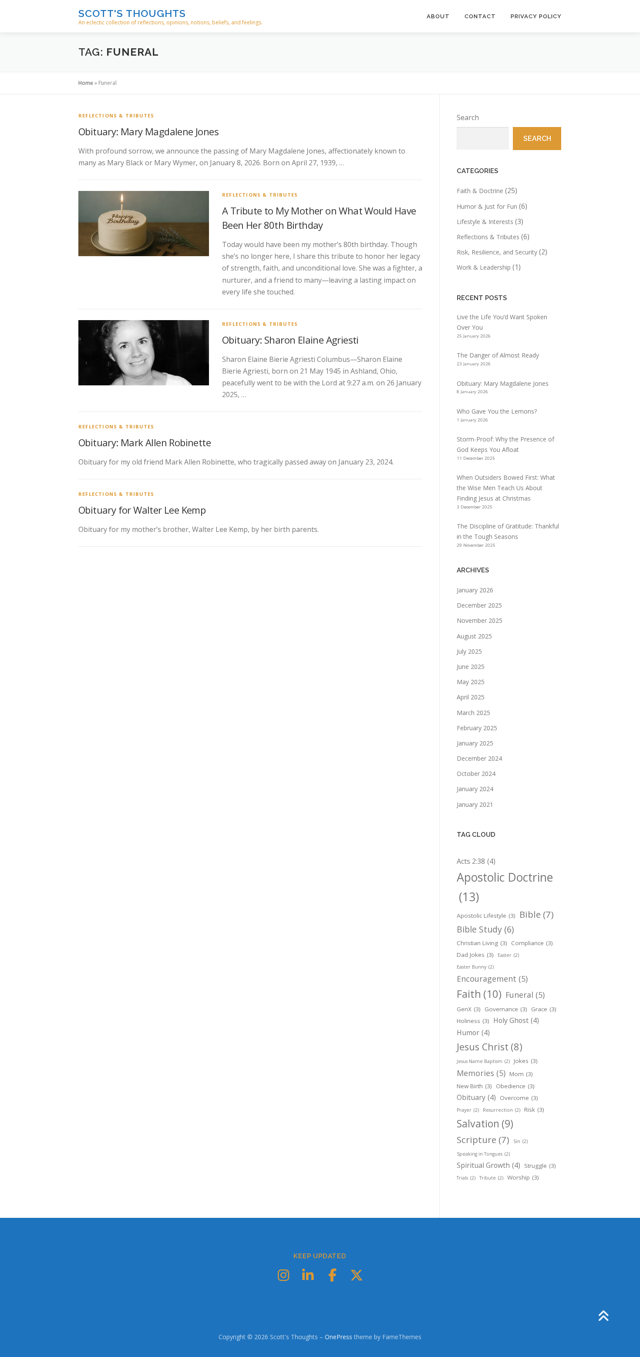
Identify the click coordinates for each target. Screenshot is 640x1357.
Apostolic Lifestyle (486, 915)
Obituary (476, 1097)
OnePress (338, 1337)
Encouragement (492, 978)
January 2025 (475, 743)
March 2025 (473, 713)
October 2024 (476, 773)
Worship (523, 1177)
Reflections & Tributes (116, 115)
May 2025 (471, 682)
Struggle (540, 1166)
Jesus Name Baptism (483, 1061)
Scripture (483, 1139)
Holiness (473, 1021)
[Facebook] (332, 1275)
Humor (473, 1032)
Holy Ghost (516, 1020)
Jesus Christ (489, 1046)
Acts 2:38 (476, 861)
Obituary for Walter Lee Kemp (141, 509)
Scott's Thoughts (132, 13)
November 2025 (479, 620)
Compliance (532, 943)
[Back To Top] (603, 1316)
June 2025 (471, 666)
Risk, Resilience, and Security (497, 252)
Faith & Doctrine (480, 191)
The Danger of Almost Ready (498, 355)
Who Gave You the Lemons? (497, 411)
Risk (534, 1109)
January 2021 (475, 804)
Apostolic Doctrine (505, 887)
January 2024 (475, 789)
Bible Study (485, 929)
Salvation (485, 1123)
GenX (469, 1009)
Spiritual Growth (488, 1165)
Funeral (525, 994)
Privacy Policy (536, 16)
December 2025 (479, 605)
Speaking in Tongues (483, 1154)
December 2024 (479, 758)
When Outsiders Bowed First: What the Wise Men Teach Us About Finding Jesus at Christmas (506, 487)
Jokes (526, 1061)
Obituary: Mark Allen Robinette (144, 442)
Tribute (491, 1178)
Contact (480, 16)
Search (468, 117)
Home (85, 83)
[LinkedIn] (307, 1275)
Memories (481, 1073)
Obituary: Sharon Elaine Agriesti (290, 339)
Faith (479, 993)
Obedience (515, 1086)
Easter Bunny (475, 967)
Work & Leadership (484, 267)
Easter (508, 955)
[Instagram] (283, 1275)
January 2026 (475, 590)
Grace (543, 1009)
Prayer (468, 1110)
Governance (506, 1009)
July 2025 (469, 651)
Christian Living (482, 943)
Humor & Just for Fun (487, 206)
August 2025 (474, 636)
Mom (521, 1074)
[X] (356, 1275)
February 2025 (477, 728)
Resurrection (501, 1110)
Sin (520, 1141)
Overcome (519, 1098)
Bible (536, 914)
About (438, 16)
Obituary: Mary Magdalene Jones (148, 131)
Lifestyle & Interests (485, 221)
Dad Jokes (475, 955)
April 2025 (471, 697)
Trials (466, 1178)
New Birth (474, 1086)
